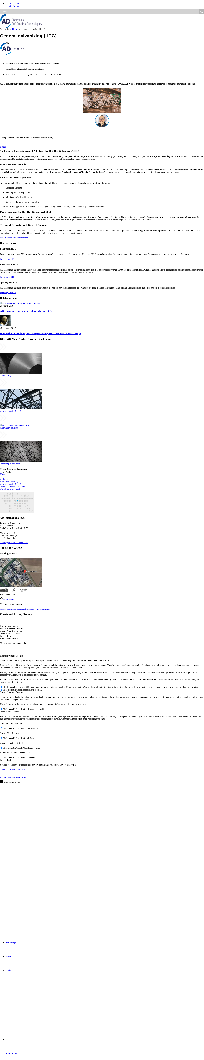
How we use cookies (9, 638)
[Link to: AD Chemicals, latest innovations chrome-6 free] (20, 303)
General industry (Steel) (10, 484)
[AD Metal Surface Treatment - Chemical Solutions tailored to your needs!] (21, 27)
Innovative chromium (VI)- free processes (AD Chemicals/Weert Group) (40, 333)
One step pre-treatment (10, 489)
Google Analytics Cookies (11, 692)
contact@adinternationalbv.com (14, 542)
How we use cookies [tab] (9, 626)
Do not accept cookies (23, 609)
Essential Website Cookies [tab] (11, 628)
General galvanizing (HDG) (12, 486)
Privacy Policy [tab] (6, 636)
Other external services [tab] (10, 633)
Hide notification (20, 777)
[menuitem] (105, 942)
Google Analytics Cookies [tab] (11, 631)
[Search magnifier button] (201, 11)
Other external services (10, 711)
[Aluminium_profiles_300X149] (101, 420)
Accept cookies (6, 609)
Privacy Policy (6, 760)
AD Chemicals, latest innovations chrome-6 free (27, 311)
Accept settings (6, 777)
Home (2, 474)
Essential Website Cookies (11, 656)
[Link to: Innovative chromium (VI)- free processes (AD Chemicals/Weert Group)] (5, 325)
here (30, 643)
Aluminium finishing (9, 481)
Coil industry (5, 479)
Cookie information (41, 609)
